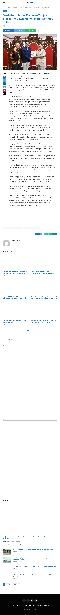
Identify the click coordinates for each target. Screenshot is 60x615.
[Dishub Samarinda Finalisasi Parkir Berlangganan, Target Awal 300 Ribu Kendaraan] (7, 577)
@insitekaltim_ (9, 339)
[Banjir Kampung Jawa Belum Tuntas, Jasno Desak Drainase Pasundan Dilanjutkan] (30, 519)
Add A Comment (30, 330)
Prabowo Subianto (29, 228)
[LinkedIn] (4, 83)
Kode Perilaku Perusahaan (41, 605)
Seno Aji (38, 228)
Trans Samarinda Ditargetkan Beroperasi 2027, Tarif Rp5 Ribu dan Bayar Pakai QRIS (44, 297)
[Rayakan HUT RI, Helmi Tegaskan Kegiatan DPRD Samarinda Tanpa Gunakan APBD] (16, 287)
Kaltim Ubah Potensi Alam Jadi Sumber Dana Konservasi (15, 321)
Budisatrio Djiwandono (16, 228)
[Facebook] (4, 77)
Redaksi (13, 605)
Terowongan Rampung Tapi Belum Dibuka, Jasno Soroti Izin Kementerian (33, 549)
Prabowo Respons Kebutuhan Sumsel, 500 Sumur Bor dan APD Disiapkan (44, 321)
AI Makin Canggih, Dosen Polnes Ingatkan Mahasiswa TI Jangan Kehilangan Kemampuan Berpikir (34, 558)
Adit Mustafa (11, 26)
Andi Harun (6, 228)
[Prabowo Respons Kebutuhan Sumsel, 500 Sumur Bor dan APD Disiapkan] (44, 311)
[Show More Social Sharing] (38, 30)
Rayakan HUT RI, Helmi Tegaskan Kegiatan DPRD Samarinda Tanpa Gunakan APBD (16, 297)
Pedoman (28, 605)
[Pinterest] (4, 90)
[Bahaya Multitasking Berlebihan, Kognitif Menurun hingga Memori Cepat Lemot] (7, 568)
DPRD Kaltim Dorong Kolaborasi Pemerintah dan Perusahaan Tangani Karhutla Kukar (42, 273)
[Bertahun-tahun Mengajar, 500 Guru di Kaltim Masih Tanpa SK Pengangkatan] (16, 262)
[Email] (4, 93)
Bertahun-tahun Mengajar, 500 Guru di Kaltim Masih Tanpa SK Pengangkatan (15, 272)
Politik (5, 11)
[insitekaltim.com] (30, 2)
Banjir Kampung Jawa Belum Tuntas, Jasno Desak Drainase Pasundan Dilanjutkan (27, 538)
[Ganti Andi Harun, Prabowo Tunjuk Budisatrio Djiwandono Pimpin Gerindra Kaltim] (30, 52)
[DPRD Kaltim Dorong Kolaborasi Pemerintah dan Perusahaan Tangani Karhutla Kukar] (44, 262)
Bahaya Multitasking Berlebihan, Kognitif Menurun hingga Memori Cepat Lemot (34, 566)
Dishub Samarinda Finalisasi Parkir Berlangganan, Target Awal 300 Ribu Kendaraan (33, 575)
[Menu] (4, 2)
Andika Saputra (7, 541)
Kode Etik (20, 605)
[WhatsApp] (4, 87)
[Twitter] (4, 80)
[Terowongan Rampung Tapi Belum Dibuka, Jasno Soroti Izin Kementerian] (7, 552)
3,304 (15, 584)
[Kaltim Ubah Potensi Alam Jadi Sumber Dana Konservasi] (16, 311)
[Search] (56, 2)
